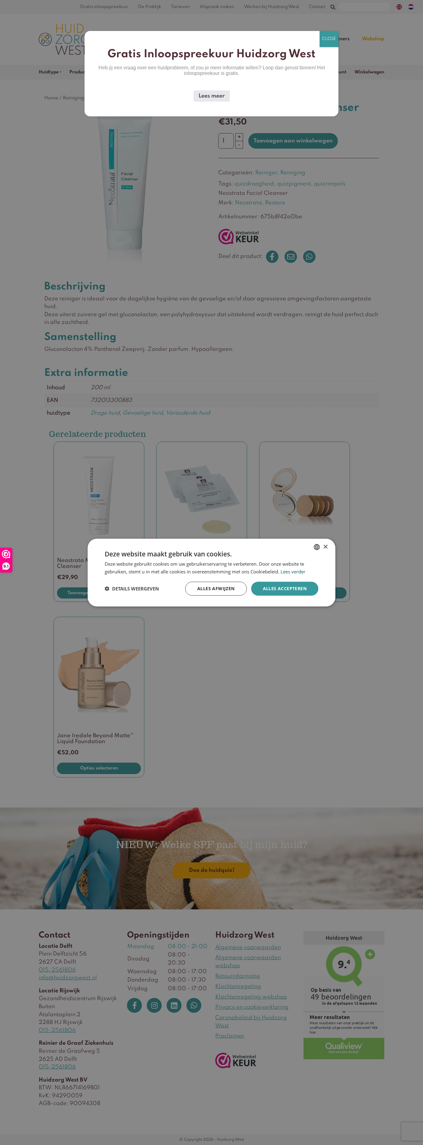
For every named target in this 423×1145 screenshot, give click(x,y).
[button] (132, 588)
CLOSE (329, 39)
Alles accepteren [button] (285, 588)
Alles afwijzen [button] (216, 588)
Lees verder (293, 571)
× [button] (325, 546)
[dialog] (211, 573)
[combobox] (317, 547)
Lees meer (211, 96)
